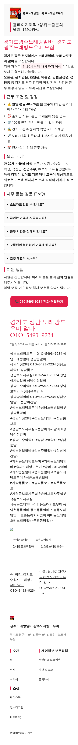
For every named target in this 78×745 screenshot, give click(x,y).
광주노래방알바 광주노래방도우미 (43, 13)
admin (39, 344)
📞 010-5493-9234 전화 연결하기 (39, 301)
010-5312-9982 (57, 344)
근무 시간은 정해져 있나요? (28, 231)
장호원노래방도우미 (53, 546)
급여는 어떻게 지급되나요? (28, 218)
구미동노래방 (21, 539)
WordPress (17, 732)
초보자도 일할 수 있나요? (27, 204)
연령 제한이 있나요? (23, 258)
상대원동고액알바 (23, 546)
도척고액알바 (43, 539)
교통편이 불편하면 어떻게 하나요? (33, 245)
